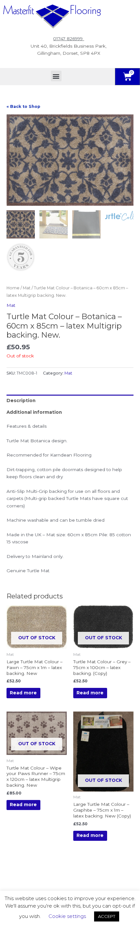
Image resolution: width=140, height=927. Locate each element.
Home (13, 287)
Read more (23, 692)
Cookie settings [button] (67, 916)
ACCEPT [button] (106, 916)
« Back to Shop (23, 106)
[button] (56, 76)
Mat (27, 287)
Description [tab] (21, 400)
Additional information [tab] (34, 412)
